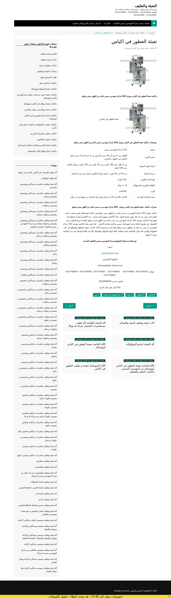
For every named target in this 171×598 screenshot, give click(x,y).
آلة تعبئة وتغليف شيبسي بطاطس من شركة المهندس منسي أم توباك (39, 551)
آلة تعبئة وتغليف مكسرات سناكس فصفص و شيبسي (39, 387)
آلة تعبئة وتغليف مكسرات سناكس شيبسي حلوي (37, 455)
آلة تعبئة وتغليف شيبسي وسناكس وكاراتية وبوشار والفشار (39, 527)
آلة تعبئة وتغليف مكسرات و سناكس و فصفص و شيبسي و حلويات (37, 300)
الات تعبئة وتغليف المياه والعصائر (137, 322)
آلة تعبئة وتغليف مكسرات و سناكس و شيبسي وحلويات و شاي (38, 327)
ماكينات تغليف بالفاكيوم (47, 139)
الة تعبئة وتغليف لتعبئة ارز (46, 493)
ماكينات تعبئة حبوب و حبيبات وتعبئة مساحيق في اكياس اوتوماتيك (37, 96)
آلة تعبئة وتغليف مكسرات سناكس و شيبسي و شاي (38, 369)
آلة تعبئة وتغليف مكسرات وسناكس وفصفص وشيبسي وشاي (38, 194)
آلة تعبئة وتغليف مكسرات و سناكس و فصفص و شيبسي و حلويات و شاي (37, 309)
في (96, 295)
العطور (139, 295)
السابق (148, 306)
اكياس (151, 295)
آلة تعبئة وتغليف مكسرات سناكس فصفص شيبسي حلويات (39, 405)
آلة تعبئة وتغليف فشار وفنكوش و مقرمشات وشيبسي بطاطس (38, 512)
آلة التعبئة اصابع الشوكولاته (140, 344)
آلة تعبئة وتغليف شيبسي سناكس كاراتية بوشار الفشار (38, 560)
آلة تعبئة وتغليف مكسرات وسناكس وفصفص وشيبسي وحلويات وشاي (38, 213)
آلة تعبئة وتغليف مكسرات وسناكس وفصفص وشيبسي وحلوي (38, 243)
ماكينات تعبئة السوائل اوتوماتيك (44, 89)
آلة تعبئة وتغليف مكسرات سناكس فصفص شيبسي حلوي (39, 424)
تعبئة (129, 295)
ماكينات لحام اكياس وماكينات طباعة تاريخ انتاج (37, 145)
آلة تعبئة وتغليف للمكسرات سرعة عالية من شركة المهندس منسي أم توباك (39, 474)
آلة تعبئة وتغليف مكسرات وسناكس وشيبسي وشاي (38, 261)
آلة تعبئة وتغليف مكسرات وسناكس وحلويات (38, 275)
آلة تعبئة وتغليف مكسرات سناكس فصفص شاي (37, 431)
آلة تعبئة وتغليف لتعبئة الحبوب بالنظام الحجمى (38, 488)
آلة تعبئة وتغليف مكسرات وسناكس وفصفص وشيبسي (38, 185)
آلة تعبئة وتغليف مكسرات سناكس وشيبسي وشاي (39, 345)
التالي (70, 306)
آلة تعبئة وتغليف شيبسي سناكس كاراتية (40, 544)
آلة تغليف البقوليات (49, 178)
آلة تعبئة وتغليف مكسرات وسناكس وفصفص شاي (38, 252)
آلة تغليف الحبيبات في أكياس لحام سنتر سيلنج (37, 172)
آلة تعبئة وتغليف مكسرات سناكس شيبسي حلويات (39, 448)
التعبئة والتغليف (146, 6)
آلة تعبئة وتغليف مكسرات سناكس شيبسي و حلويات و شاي (39, 438)
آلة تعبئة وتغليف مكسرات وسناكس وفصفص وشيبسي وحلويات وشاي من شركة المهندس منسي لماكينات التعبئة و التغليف (38, 223)
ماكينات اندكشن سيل (48, 83)
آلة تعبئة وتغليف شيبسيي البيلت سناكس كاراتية (37, 520)
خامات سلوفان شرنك (48, 65)
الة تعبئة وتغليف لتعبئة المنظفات (43, 482)
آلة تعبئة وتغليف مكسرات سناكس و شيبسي (39, 362)
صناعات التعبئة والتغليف (47, 71)
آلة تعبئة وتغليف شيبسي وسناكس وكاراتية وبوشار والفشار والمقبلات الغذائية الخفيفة (39, 536)
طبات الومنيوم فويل (48, 77)
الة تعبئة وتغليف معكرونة (46, 461)
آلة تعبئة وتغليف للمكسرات (45, 467)
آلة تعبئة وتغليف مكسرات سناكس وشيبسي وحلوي (39, 354)
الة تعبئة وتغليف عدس (47, 499)
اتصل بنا (107, 23)
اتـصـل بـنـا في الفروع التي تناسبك (87, 23)
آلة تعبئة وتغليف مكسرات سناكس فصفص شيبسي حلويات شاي (39, 396)
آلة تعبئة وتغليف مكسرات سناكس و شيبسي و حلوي (38, 378)
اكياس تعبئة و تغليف (48, 54)
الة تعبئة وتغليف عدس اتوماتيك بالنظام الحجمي (37, 505)
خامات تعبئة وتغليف (48, 60)
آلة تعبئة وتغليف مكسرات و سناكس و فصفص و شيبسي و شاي (37, 291)
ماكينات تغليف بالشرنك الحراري (43, 133)
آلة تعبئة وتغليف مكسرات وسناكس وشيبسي (38, 269)
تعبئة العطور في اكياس (112, 295)
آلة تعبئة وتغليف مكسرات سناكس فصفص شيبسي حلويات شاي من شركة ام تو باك (39, 414)
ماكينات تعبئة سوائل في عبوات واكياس (41, 110)
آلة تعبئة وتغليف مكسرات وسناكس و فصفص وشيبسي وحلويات (38, 282)
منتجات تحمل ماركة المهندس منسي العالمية (131, 23)
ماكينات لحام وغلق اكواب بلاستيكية (42, 151)
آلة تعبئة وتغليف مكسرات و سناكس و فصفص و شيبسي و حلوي (37, 318)
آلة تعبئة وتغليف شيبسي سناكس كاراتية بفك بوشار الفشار (39, 569)
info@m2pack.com (110, 253)
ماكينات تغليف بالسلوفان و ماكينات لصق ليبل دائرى (38, 126)
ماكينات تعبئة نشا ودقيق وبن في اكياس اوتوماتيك (40, 117)
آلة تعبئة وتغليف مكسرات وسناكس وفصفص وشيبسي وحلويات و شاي (38, 234)
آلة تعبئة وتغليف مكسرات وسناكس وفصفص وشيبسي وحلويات (38, 204)
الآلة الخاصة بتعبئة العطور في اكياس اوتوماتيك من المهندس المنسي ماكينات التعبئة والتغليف (135, 368)
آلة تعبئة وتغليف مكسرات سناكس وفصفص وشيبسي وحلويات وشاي (39, 336)
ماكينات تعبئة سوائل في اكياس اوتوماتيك (139, 48)
